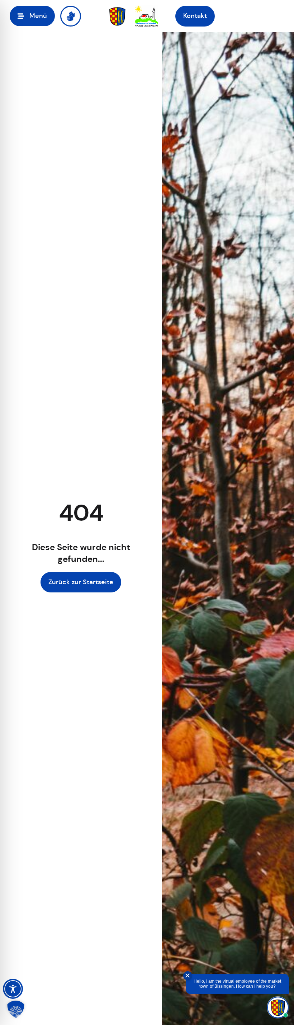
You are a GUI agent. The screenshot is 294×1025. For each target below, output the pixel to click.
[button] (32, 16)
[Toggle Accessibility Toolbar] (13, 988)
